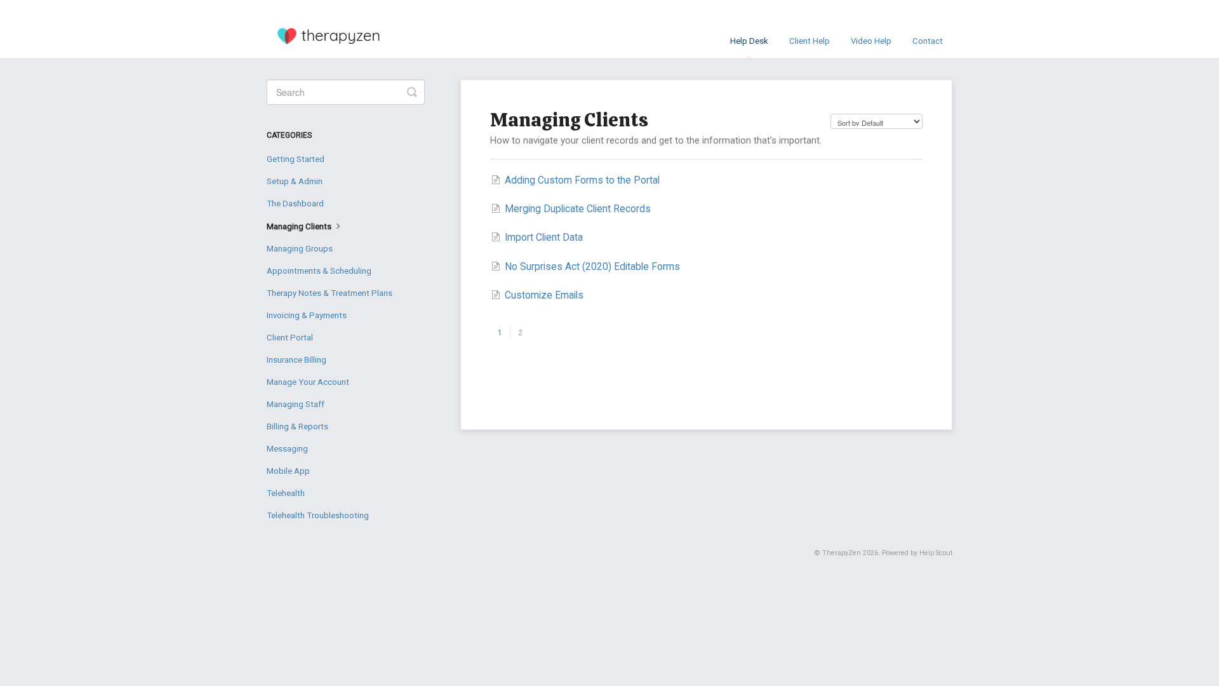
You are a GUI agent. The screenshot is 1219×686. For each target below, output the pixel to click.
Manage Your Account (308, 382)
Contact (927, 41)
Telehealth (286, 493)
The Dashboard (295, 203)
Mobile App (288, 471)
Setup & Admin (295, 181)
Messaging (287, 449)
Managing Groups (300, 248)
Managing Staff (295, 404)
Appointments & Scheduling (319, 271)
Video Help (871, 41)
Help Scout (935, 553)
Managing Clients (300, 226)
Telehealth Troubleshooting (318, 515)
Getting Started (295, 159)
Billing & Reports (297, 426)
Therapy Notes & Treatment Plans (329, 293)
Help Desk (749, 41)
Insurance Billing (296, 360)
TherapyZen (841, 553)
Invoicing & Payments (307, 315)
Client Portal (290, 337)
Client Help (809, 41)
